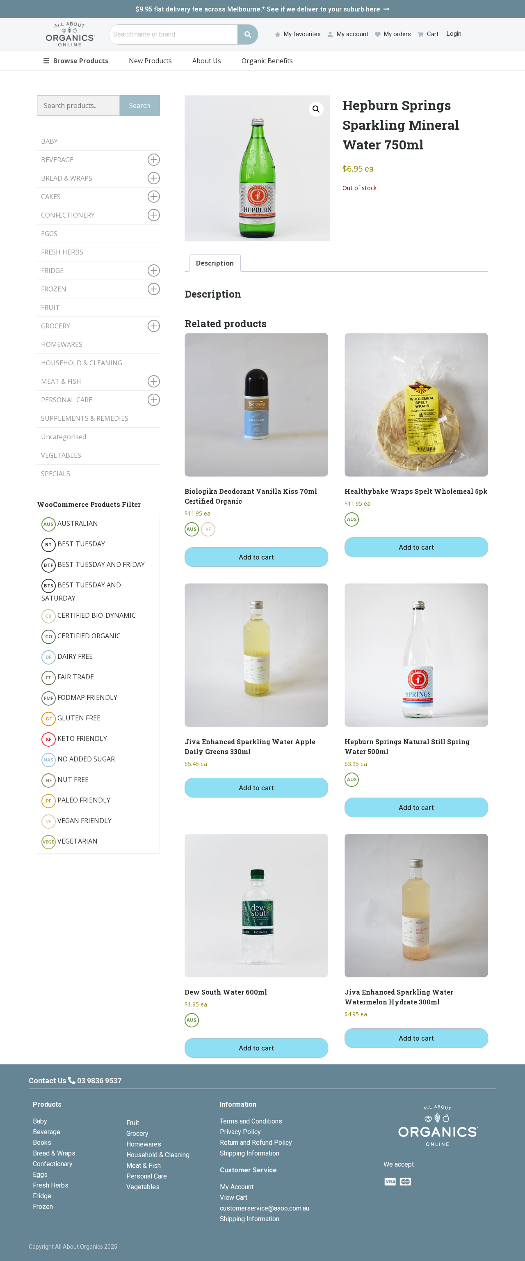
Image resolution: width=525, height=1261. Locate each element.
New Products (150, 60)
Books (42, 1142)
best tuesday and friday (94, 564)
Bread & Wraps (54, 1153)
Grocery (137, 1133)
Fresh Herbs (50, 1185)
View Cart (233, 1197)
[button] (316, 109)
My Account (236, 1187)
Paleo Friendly (78, 800)
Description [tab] (215, 263)
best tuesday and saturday (81, 591)
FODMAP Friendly (80, 697)
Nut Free (67, 779)
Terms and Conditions (251, 1121)
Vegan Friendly (79, 820)
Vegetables (143, 1187)
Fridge (42, 1196)
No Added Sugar (79, 758)
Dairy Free (69, 656)
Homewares (143, 1144)
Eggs (40, 1174)
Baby (40, 1121)
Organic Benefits (267, 60)
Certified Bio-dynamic (90, 615)
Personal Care (146, 1176)
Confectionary (53, 1164)
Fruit (132, 1123)
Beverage (46, 1132)
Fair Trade (70, 676)
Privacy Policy (240, 1132)
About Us (206, 60)
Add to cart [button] (256, 557)
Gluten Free (73, 717)
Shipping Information (249, 1153)
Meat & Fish (143, 1165)
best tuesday (75, 543)
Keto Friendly (76, 738)
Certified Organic (83, 635)
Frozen (43, 1207)
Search (139, 105)
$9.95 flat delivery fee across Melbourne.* (257, 9)
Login (454, 33)
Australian (70, 523)
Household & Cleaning (157, 1155)
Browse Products (75, 60)
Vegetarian (70, 841)
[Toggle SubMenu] (154, 160)
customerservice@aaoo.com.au (264, 1208)
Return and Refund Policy (256, 1142)
